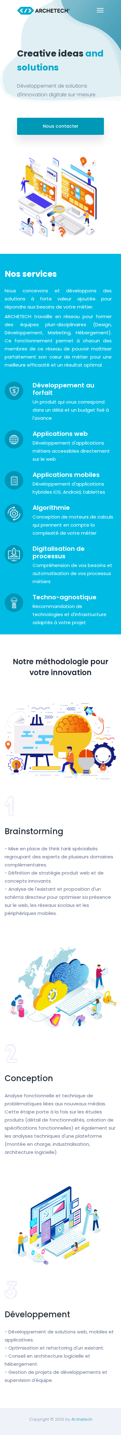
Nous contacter (60, 126)
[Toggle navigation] (100, 10)
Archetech (81, 1419)
